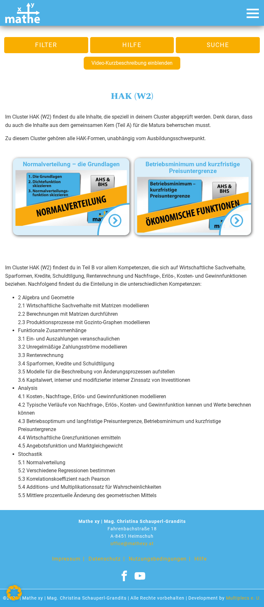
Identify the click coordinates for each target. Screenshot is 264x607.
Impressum (66, 559)
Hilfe (132, 45)
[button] (14, 593)
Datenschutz (105, 559)
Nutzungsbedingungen (157, 559)
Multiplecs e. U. (243, 598)
